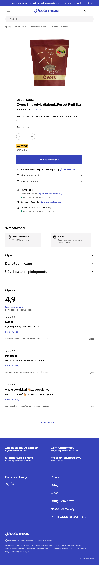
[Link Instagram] (13, 484)
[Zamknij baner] (92, 3)
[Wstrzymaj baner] (88, 3)
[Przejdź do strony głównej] (46, 11)
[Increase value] (32, 136)
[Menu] (8, 11)
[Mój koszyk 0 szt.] (91, 11)
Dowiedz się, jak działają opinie (18, 310)
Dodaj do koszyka (49, 159)
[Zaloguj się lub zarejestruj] (84, 11)
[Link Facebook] (7, 484)
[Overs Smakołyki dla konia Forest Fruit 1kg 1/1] (49, 63)
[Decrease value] (19, 136)
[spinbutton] (26, 136)
